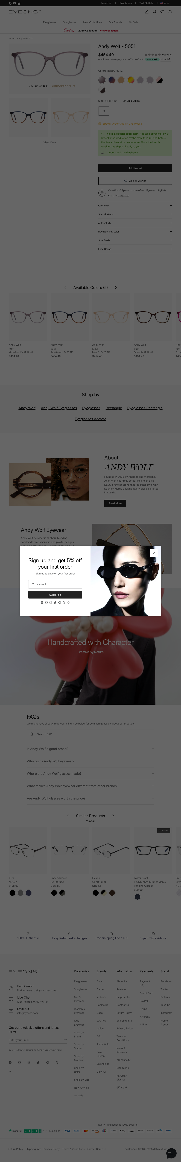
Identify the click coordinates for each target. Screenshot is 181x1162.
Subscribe (55, 594)
